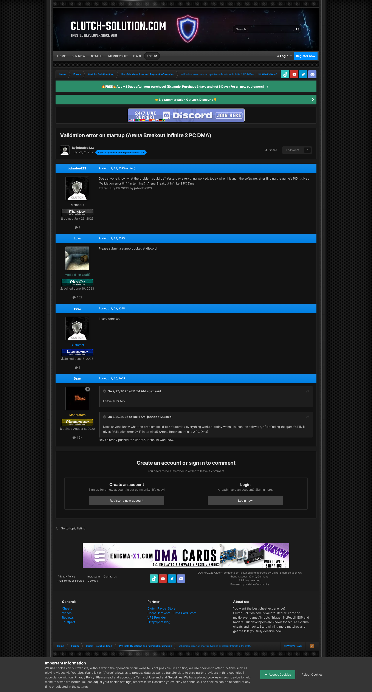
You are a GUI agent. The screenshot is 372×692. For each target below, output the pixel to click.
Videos (66, 613)
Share (272, 150)
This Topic (281, 29)
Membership (117, 56)
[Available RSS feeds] (312, 646)
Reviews (68, 617)
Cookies (93, 580)
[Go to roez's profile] (77, 328)
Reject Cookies (311, 674)
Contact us (110, 576)
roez (77, 308)
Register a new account (126, 500)
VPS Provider (156, 617)
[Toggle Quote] (105, 391)
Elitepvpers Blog (158, 622)
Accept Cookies (279, 674)
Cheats (67, 608)
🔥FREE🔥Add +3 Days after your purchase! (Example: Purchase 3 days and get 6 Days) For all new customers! (183, 86)
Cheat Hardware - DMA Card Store (171, 613)
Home (61, 56)
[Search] (297, 29)
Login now (245, 500)
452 (79, 297)
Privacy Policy (66, 576)
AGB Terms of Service (71, 580)
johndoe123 (77, 168)
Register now (305, 56)
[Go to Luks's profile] (77, 258)
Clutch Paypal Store (161, 608)
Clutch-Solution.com (226, 572)
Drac (77, 378)
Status (96, 56)
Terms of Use (145, 677)
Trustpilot (68, 622)
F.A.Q (137, 56)
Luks (77, 238)
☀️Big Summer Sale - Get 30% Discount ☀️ (186, 99)
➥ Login (283, 56)
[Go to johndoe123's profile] (65, 150)
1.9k (79, 437)
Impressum (93, 576)
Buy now (78, 56)
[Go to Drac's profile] (77, 398)
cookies (213, 677)
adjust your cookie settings (112, 682)
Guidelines (175, 677)
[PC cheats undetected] (186, 115)
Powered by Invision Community (249, 584)
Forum (152, 56)
